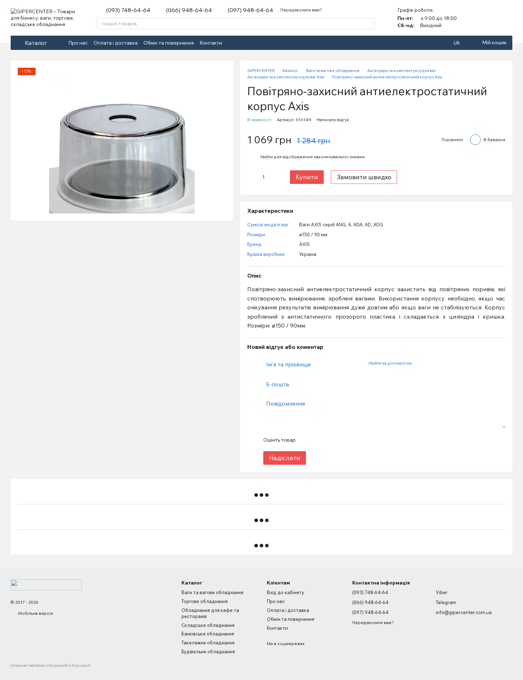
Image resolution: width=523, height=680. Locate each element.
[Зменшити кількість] (252, 177)
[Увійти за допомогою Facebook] (419, 363)
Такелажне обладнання (207, 642)
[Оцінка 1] (307, 440)
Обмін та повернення (168, 43)
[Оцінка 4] (341, 440)
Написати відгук (333, 119)
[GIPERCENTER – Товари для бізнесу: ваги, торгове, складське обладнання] (46, 584)
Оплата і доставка (116, 43)
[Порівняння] (488, 18)
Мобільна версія (35, 613)
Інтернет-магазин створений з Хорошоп (50, 665)
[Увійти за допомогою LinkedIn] (442, 363)
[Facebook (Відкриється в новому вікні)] (232, 43)
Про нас (78, 43)
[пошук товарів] (369, 23)
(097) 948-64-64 (250, 10)
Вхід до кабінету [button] (285, 592)
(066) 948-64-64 (189, 10)
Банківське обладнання (207, 634)
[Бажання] (506, 18)
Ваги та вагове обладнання (212, 592)
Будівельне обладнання (208, 651)
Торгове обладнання (204, 601)
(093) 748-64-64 (128, 10)
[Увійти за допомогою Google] (431, 363)
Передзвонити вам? (301, 9)
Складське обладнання (207, 625)
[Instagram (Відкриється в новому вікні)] (240, 43)
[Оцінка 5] (352, 440)
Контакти (211, 43)
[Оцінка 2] (318, 440)
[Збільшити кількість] (275, 177)
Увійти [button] (266, 156)
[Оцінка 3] (330, 440)
